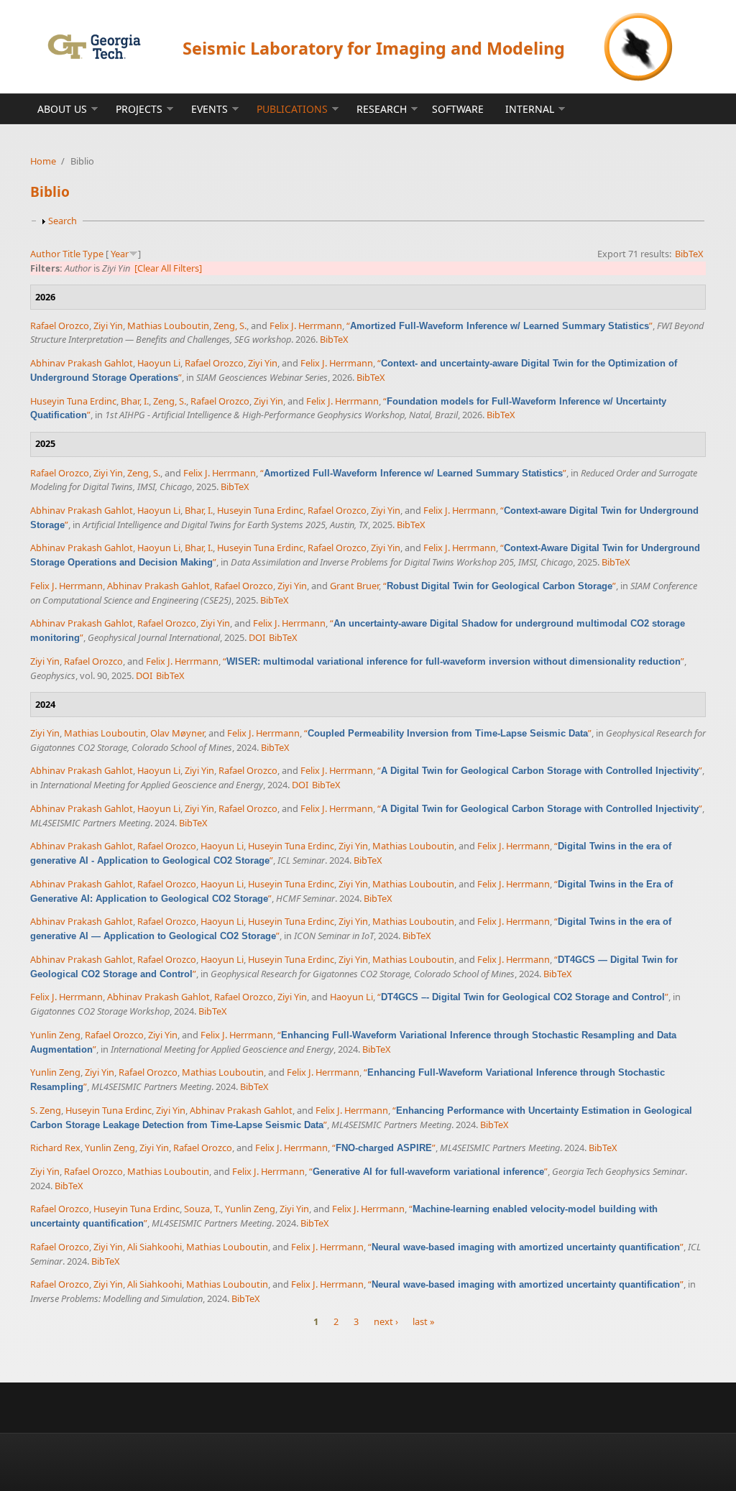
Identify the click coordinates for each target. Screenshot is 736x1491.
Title (71, 253)
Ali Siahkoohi (154, 1246)
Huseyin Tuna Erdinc (73, 400)
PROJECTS (139, 109)
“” (499, 325)
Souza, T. (202, 1208)
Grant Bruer (354, 585)
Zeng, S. (230, 325)
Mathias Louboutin (168, 325)
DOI (257, 637)
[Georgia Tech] (94, 46)
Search (62, 220)
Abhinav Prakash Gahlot (81, 362)
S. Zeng (45, 1110)
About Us (62, 109)
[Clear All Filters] (168, 268)
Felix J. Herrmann (306, 325)
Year (120, 253)
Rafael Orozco (59, 325)
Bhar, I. (135, 400)
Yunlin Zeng (55, 1034)
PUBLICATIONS (292, 109)
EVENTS (209, 109)
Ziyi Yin (108, 325)
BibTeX (689, 253)
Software (458, 109)
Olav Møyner (177, 732)
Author (45, 253)
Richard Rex (55, 1147)
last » (424, 1322)
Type (93, 253)
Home (43, 160)
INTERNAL (529, 109)
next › (386, 1322)
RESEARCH (381, 109)
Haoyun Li (158, 362)
